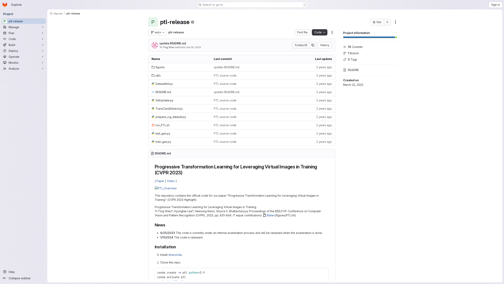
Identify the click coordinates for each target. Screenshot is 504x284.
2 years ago (324, 67)
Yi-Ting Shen (166, 47)
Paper (160, 181)
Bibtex (271, 215)
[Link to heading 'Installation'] (178, 246)
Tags (352, 59)
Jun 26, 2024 (193, 47)
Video (171, 181)
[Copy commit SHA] (313, 45)
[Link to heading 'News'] (167, 224)
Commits (355, 47)
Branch (353, 53)
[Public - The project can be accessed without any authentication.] (192, 22)
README (353, 70)
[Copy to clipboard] (324, 272)
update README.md (172, 43)
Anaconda (175, 254)
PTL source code (225, 75)
